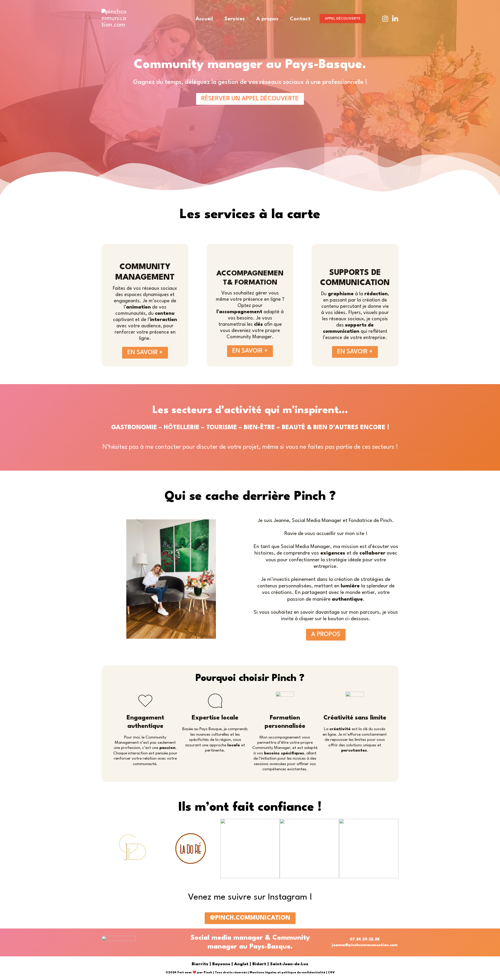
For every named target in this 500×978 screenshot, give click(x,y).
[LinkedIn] (395, 18)
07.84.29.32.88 (364, 940)
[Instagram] (385, 18)
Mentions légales (263, 972)
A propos (267, 19)
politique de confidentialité (303, 972)
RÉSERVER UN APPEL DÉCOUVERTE (250, 99)
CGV (331, 972)
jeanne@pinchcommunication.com (365, 945)
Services (234, 19)
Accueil (204, 19)
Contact (300, 19)
